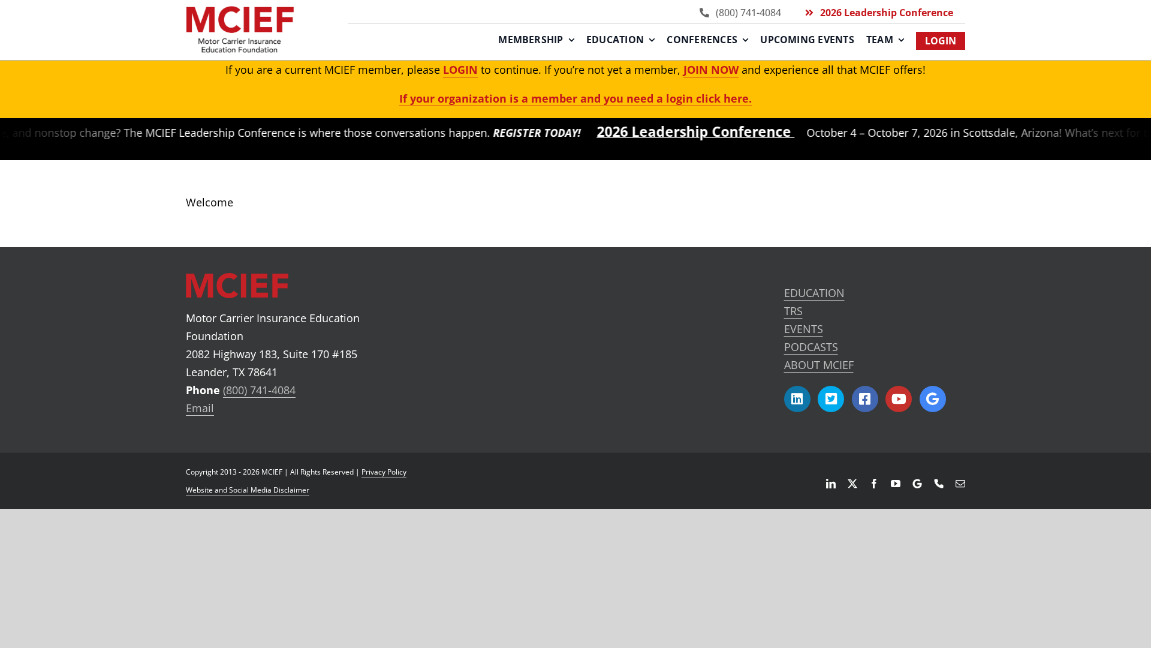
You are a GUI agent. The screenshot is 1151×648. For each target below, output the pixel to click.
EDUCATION (814, 293)
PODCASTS (811, 347)
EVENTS (803, 329)
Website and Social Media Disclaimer (247, 490)
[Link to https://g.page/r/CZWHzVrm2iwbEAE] (933, 399)
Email (200, 408)
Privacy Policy (383, 472)
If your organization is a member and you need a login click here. (575, 98)
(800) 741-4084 (259, 390)
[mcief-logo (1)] (240, 11)
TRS (793, 311)
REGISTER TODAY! (519, 132)
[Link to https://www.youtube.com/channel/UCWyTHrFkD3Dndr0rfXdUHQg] (898, 399)
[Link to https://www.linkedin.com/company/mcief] (797, 399)
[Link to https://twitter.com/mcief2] (831, 399)
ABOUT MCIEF (819, 365)
